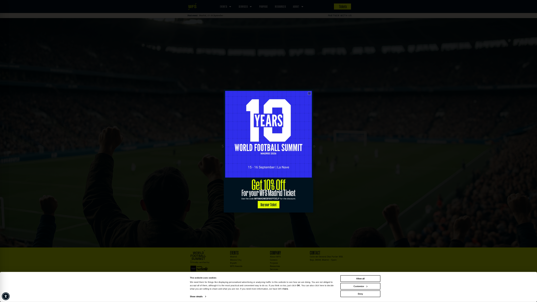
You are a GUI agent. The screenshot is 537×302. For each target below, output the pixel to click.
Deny (360, 294)
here (285, 289)
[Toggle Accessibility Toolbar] (5, 296)
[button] (309, 93)
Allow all (360, 278)
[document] (268, 151)
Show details (196, 296)
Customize (359, 286)
